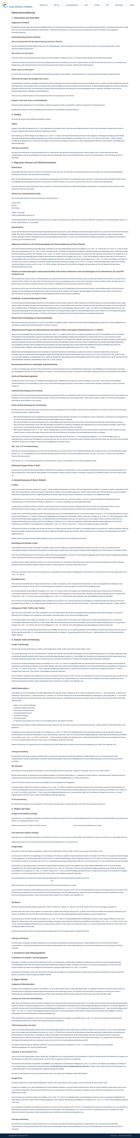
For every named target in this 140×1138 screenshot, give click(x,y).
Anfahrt (131, 5)
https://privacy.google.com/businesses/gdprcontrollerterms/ (31, 880)
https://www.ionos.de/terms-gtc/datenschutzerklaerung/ (30, 747)
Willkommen (44, 5)
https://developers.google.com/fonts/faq (60, 825)
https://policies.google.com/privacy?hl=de (90, 885)
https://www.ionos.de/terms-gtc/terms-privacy (72, 131)
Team (86, 5)
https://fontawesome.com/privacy (89, 842)
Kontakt (97, 5)
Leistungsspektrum (72, 5)
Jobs (107, 5)
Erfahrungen (119, 5)
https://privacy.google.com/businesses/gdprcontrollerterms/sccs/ (74, 880)
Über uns (57, 5)
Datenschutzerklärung (125, 1135)
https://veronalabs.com (117, 770)
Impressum (114, 1135)
